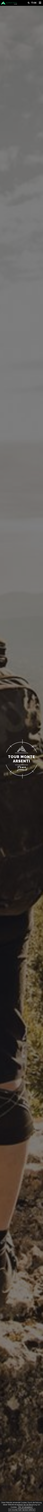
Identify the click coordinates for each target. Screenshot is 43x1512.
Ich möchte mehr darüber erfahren (22, 1510)
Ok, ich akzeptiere (25, 1507)
